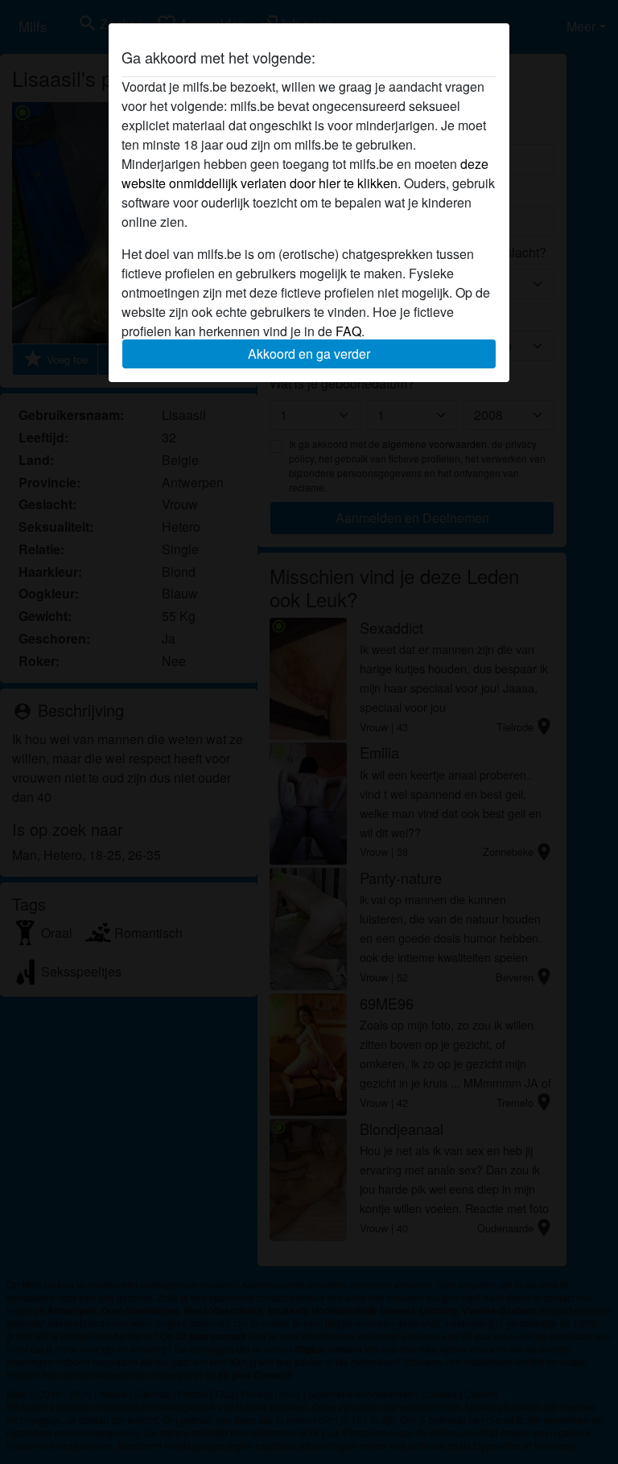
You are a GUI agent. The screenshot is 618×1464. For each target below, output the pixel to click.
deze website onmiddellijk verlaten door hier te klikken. (305, 173)
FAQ (348, 331)
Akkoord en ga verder (309, 353)
